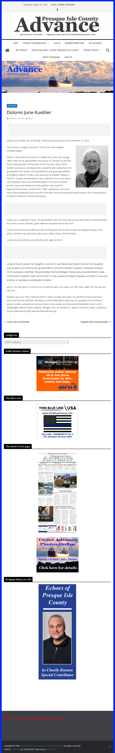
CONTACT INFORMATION (34, 43)
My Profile (21, 50)
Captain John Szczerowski (94, 321)
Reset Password (51, 57)
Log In (57, 43)
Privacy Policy (91, 50)
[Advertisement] (59, 129)
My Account (95, 43)
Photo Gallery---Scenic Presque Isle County (55, 50)
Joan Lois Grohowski (18, 321)
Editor (30, 118)
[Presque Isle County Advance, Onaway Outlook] (7, 50)
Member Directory (74, 43)
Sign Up (68, 57)
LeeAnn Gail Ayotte (66, 4)
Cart (15, 43)
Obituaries (12, 106)
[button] (47, 43)
